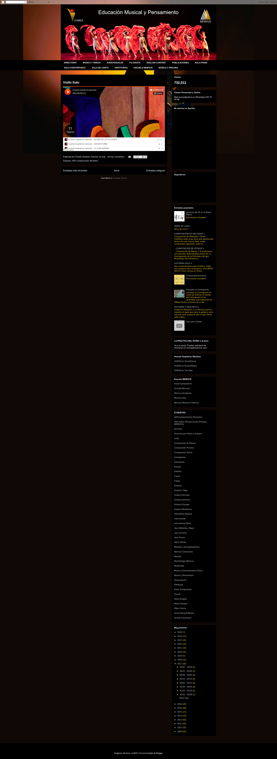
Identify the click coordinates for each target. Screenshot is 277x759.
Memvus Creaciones (183, 551)
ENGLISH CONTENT (156, 62)
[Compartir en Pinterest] (145, 157)
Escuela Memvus (182, 388)
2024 (180, 636)
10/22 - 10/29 (186, 667)
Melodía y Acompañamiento (187, 547)
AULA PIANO (201, 62)
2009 (180, 731)
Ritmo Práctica (180, 603)
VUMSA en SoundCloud (185, 361)
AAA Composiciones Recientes (85, 161)
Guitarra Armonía (182, 500)
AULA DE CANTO (100, 68)
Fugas (177, 481)
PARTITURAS (121, 68)
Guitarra (178, 485)
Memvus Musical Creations (186, 402)
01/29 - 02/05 (186, 687)
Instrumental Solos (182, 523)
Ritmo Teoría (180, 608)
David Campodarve (183, 383)
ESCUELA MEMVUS (143, 68)
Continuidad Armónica (196, 275)
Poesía (177, 594)
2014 (180, 712)
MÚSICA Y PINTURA (168, 68)
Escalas (177, 467)
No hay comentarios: (117, 157)
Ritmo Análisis (180, 599)
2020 (180, 652)
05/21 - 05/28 (186, 671)
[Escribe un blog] (137, 157)
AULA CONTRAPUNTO (75, 68)
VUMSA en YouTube (183, 370)
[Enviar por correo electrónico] (134, 157)
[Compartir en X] (140, 157)
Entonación (179, 462)
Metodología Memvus (184, 561)
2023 (180, 640)
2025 (180, 632)
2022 (180, 644)
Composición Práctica (184, 448)
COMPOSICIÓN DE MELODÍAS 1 (189, 234)
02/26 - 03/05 (186, 675)
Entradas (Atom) (120, 178)
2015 (180, 708)
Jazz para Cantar (194, 321)
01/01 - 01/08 (186, 694)
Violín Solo (71, 82)
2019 (180, 656)
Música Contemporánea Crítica (188, 570)
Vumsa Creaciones (182, 618)
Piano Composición (183, 589)
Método (177, 556)
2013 (180, 716)
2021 (180, 648)
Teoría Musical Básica (184, 613)
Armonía (178, 429)
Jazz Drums (179, 537)
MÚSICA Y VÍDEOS (92, 62)
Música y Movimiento (183, 575)
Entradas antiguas (155, 170)
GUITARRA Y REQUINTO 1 (186, 307)
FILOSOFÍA (134, 62)
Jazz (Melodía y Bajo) (184, 528)
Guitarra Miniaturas (183, 509)
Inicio (116, 170)
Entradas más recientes (75, 170)
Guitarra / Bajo (180, 490)
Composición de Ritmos (185, 443)
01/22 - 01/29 (186, 690)
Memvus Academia (182, 393)
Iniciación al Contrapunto (197, 289)
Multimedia (179, 566)
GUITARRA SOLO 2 (183, 263)
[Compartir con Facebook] (143, 157)
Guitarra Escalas (181, 504)
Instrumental (180, 518)
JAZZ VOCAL (180, 542)
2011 (179, 723)
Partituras (178, 584)
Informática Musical (183, 514)
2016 (180, 704)
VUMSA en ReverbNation (185, 366)
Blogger (159, 753)
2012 (180, 720)
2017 (180, 664)
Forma (177, 476)
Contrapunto (180, 457)
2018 (180, 659)
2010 (180, 727)
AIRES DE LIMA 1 (182, 226)
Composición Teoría (183, 452)
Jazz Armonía (180, 533)
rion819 (134, 753)
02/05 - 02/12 (186, 683)
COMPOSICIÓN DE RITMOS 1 (190, 248)
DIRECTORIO (70, 62)
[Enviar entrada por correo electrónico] (129, 157)
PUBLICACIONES (180, 62)
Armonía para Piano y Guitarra (188, 433)
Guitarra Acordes (182, 495)
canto (176, 438)
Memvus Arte (180, 398)
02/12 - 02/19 (186, 679)
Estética (177, 471)
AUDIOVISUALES (115, 62)
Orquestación (180, 580)
